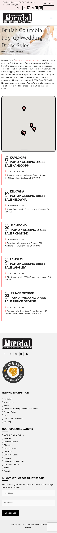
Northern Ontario (11, 464)
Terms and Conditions (14, 418)
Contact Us (9, 402)
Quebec (7, 438)
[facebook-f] (4, 354)
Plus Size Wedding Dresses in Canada (21, 408)
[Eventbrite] (32, 8)
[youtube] (21, 354)
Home (4, 52)
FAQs (6, 405)
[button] (48, 4)
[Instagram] (28, 8)
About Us (8, 399)
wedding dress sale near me (27, 60)
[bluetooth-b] (16, 354)
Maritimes (8, 445)
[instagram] (10, 354)
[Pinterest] (41, 8)
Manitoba (8, 451)
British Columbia (11, 455)
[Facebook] (24, 8)
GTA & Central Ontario (14, 435)
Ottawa (7, 468)
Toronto (7, 471)
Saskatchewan (10, 448)
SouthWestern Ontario (14, 461)
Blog (6, 415)
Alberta (7, 458)
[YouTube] (36, 8)
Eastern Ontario (11, 442)
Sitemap (7, 422)
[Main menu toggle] (51, 18)
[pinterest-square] (27, 354)
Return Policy (10, 412)
